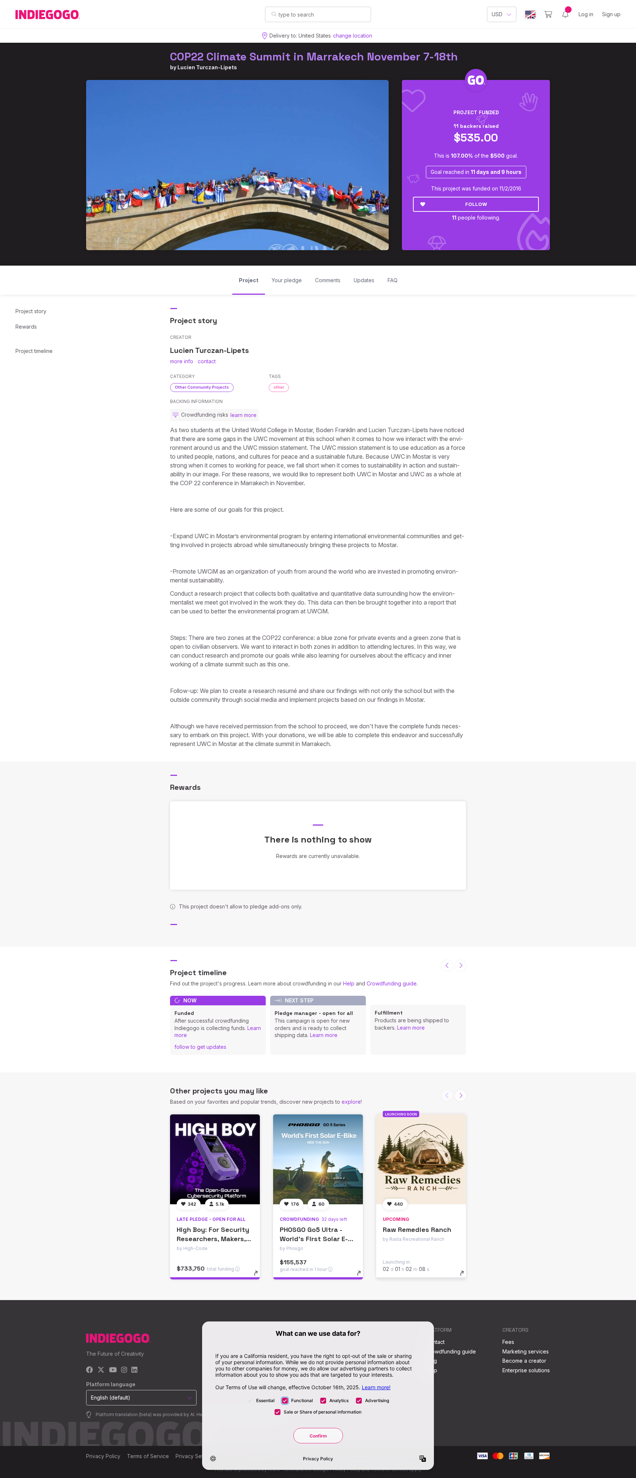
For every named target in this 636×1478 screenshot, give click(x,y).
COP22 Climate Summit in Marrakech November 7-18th (314, 56)
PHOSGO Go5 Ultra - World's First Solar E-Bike (314, 1238)
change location (352, 35)
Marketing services (525, 1351)
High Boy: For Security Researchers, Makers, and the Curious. (213, 1238)
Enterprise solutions (526, 1370)
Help (348, 983)
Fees (508, 1342)
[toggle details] (259, 1276)
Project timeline (34, 351)
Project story (30, 311)
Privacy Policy (103, 1456)
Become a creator (524, 1361)
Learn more (324, 1035)
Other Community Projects (202, 387)
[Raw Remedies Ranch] (421, 1159)
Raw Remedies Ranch (417, 1229)
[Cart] (548, 14)
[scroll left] (447, 965)
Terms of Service (148, 1456)
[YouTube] (113, 1370)
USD (497, 14)
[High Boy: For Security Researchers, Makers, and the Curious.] (215, 1159)
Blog (431, 1361)
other (278, 387)
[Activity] (565, 14)
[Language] (530, 14)
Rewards (26, 326)
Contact (435, 1342)
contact (207, 361)
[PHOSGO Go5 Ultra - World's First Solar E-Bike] (318, 1159)
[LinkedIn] (134, 1370)
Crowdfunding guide (392, 983)
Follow (476, 204)
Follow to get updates (200, 1047)
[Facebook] (89, 1370)
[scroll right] (460, 965)
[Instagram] (124, 1370)
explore (351, 1102)
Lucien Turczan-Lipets (207, 67)
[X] (101, 1370)
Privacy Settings (195, 1456)
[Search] (274, 14)
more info (181, 361)
